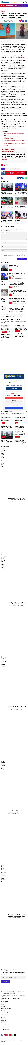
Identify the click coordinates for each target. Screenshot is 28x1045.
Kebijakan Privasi (5, 1015)
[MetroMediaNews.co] (9, 2)
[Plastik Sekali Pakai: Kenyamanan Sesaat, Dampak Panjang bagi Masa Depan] (21, 435)
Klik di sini (22, 57)
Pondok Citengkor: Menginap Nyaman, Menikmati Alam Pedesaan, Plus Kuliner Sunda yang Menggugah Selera (7, 336)
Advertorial (4, 331)
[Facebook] (18, 178)
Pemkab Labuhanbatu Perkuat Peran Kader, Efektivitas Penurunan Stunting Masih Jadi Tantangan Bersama (6, 222)
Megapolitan (4, 1025)
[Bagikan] (26, 21)
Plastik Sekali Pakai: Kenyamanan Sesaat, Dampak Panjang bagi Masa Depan (20, 442)
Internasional (4, 1020)
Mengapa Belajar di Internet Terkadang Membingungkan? (19, 428)
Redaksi (3, 1006)
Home (2, 1004)
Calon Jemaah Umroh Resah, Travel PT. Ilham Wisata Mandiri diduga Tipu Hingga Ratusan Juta (17, 499)
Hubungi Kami (4, 1013)
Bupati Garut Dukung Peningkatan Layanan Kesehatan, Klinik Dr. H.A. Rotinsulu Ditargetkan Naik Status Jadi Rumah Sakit (20, 335)
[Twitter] (20, 178)
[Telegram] (23, 178)
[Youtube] (10, 1035)
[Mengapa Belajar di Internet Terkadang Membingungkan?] (21, 421)
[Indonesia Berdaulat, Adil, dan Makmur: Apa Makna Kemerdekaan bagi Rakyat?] (21, 201)
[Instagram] (7, 1035)
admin (5, 20)
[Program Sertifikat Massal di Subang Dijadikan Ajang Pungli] (4, 812)
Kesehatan (18, 437)
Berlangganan (5, 981)
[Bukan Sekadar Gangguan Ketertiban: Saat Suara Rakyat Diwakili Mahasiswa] (7, 187)
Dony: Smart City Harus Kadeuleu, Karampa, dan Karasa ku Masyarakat (21, 194)
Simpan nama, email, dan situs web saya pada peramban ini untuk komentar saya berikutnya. (14, 254)
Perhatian (18, 169)
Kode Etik (3, 1010)
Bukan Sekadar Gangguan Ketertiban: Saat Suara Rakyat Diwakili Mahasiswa (6, 194)
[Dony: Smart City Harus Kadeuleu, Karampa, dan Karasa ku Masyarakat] (21, 187)
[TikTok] (15, 1035)
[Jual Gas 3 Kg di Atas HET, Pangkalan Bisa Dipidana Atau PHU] (4, 707)
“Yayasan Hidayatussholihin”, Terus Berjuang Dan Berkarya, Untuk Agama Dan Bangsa (17, 603)
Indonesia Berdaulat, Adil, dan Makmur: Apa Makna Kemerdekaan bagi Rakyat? (20, 208)
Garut (17, 203)
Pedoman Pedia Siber (6, 1008)
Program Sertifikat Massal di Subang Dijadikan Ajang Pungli (17, 811)
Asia (16, 189)
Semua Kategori (5, 1029)
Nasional (3, 11)
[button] (24, 2)
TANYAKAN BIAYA (14, 388)
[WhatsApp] (26, 178)
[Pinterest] (5, 1035)
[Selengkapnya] (26, 319)
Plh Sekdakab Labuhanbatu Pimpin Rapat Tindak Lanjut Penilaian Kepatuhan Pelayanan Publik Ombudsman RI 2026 (20, 222)
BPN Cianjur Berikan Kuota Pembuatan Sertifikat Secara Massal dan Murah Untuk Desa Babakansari (17, 915)
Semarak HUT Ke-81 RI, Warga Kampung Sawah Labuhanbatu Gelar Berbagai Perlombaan (7, 208)
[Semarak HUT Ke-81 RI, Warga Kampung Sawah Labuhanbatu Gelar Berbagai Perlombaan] (7, 201)
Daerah (3, 203)
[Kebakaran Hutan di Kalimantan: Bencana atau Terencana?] (7, 421)
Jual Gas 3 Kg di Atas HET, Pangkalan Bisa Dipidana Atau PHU (17, 707)
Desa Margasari (9, 169)
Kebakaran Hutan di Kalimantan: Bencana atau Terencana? (6, 428)
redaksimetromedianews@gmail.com (12, 998)
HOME (3, 189)
